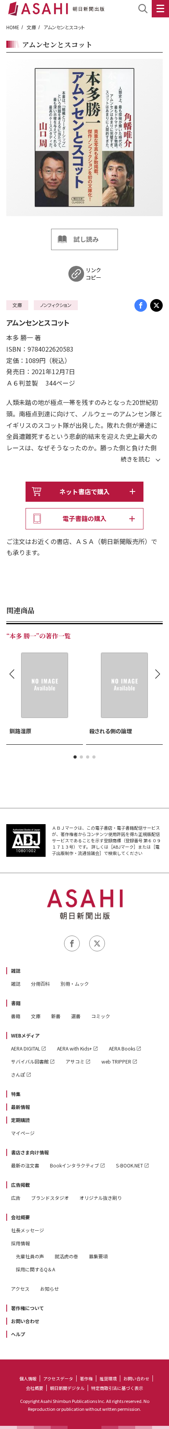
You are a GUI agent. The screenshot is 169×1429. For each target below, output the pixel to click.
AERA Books (122, 1048)
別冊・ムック (75, 983)
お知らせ (49, 1288)
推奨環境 (108, 1378)
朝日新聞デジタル (67, 1388)
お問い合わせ (25, 1321)
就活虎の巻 (66, 1256)
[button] (75, 757)
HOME (12, 27)
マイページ (23, 1133)
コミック (100, 1016)
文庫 (31, 27)
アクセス (20, 1288)
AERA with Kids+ (74, 1048)
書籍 (15, 1003)
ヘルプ (18, 1334)
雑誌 (15, 970)
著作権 (86, 1378)
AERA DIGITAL (25, 1048)
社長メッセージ (27, 1230)
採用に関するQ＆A (35, 1269)
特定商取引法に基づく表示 (117, 1388)
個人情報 (28, 1378)
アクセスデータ (58, 1378)
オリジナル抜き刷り (100, 1197)
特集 (15, 1093)
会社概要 (20, 1217)
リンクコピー (93, 273)
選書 (76, 1016)
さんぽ (18, 1074)
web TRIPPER (116, 1061)
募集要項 (98, 1256)
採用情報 (20, 1243)
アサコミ (75, 1061)
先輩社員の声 (30, 1256)
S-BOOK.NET (129, 1165)
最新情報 (20, 1106)
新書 (56, 1016)
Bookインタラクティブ (74, 1165)
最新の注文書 (25, 1165)
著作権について (27, 1308)
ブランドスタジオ (50, 1197)
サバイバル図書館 (30, 1061)
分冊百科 (40, 983)
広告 (15, 1197)
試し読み (86, 239)
